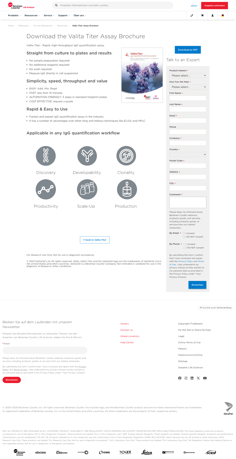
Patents (182, 348)
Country (174, 149)
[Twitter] (198, 378)
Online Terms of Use (189, 342)
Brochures (62, 25)
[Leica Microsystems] (147, 453)
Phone (172, 127)
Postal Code (176, 160)
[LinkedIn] (192, 378)
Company (175, 138)
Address (174, 172)
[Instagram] (186, 378)
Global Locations (129, 336)
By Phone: (175, 244)
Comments (176, 194)
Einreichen (197, 285)
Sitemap (182, 361)
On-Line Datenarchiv (43, 25)
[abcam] (41, 453)
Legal (181, 336)
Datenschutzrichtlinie (190, 355)
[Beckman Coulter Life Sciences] (21, 5)
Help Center (127, 342)
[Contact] (192, 15)
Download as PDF (188, 49)
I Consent (190, 233)
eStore (194, 5)
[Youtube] (205, 378)
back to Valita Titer (95, 240)
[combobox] (112, 5)
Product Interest (178, 70)
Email (173, 115)
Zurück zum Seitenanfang (216, 307)
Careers (124, 323)
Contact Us (126, 330)
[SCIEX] (210, 453)
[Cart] (202, 15)
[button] (56, 5)
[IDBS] (104, 453)
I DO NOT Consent (194, 237)
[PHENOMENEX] (189, 453)
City (172, 183)
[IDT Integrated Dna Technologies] (125, 453)
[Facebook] (179, 378)
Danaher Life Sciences (190, 367)
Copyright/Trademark (190, 323)
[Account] (213, 15)
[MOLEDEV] (168, 453)
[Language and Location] (223, 15)
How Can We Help (180, 82)
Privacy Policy (185, 261)
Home (11, 25)
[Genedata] (83, 453)
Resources (23, 25)
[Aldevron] (62, 453)
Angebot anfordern (214, 5)
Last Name (175, 104)
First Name (176, 93)
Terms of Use (20, 369)
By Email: (175, 233)
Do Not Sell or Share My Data (194, 330)
